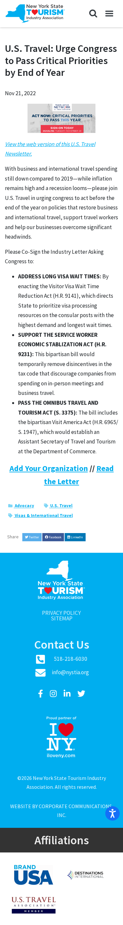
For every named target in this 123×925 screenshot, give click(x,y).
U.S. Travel (60, 506)
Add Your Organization (49, 468)
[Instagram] (54, 694)
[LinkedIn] (68, 694)
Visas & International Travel (43, 515)
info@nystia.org (70, 672)
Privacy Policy (61, 613)
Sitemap (61, 618)
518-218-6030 (70, 658)
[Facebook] (41, 694)
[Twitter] (81, 694)
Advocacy (24, 506)
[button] (93, 14)
